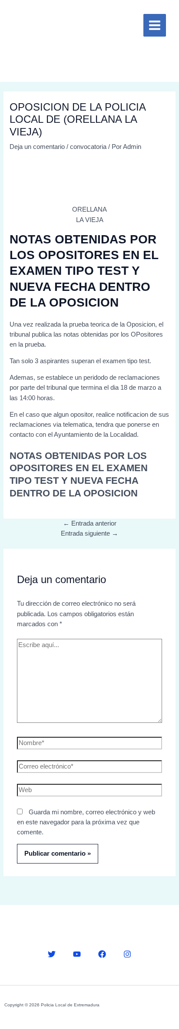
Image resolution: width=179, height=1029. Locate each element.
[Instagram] (127, 954)
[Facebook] (102, 954)
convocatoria (88, 146)
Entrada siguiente (89, 533)
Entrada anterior (89, 523)
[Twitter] (52, 954)
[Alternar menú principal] (154, 25)
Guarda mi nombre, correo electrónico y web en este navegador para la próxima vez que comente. (86, 822)
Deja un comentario (37, 146)
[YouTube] (77, 954)
